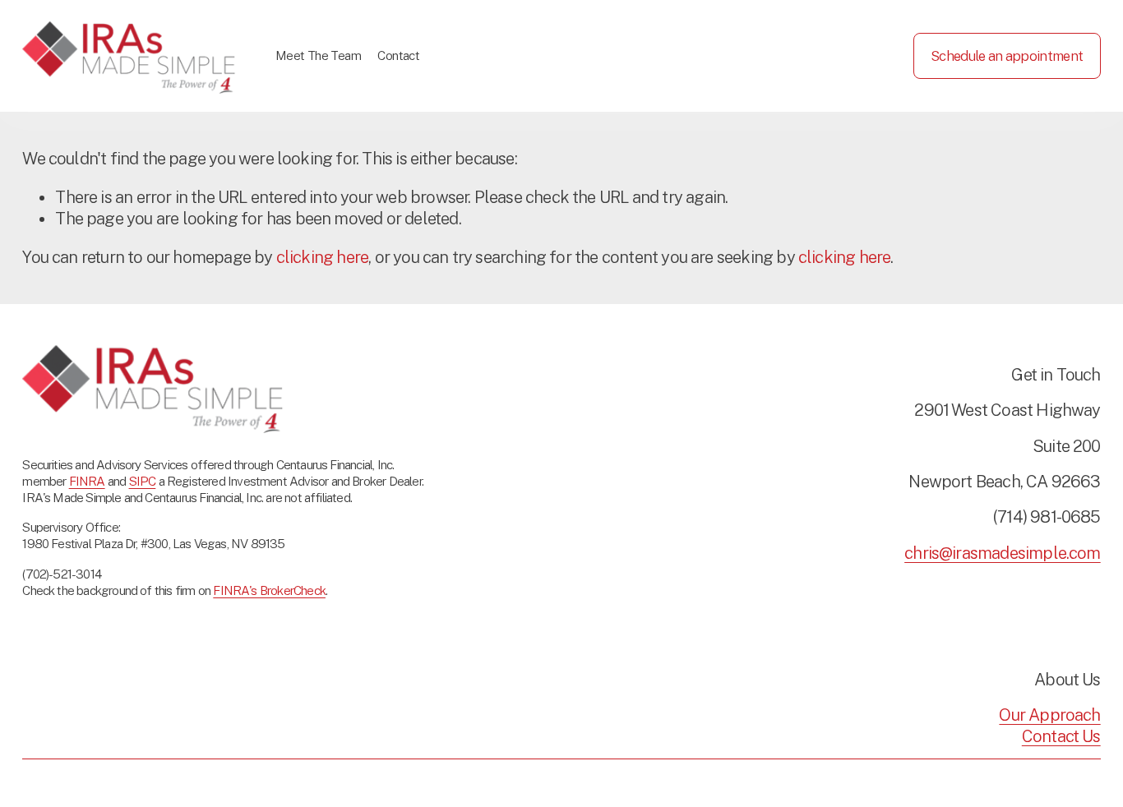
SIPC (142, 480)
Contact (398, 55)
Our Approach (1049, 715)
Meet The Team (318, 55)
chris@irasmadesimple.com (1002, 553)
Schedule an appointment (1007, 56)
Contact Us (1061, 736)
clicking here (322, 257)
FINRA (87, 480)
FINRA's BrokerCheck (269, 590)
